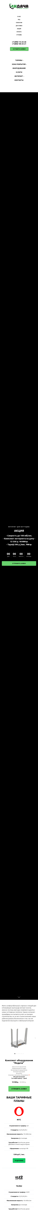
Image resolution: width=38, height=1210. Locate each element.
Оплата (19, 31)
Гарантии (19, 22)
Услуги (19, 72)
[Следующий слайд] (35, 1038)
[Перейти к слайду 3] (18, 1053)
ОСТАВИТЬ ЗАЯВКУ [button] (19, 49)
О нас (19, 16)
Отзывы (19, 34)
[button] (19, 563)
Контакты (19, 80)
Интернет (19, 76)
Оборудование (19, 68)
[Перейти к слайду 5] (21, 1053)
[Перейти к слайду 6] (23, 1053)
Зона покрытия (19, 64)
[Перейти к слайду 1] (14, 1053)
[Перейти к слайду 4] (19, 1053)
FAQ (19, 19)
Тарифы (18, 60)
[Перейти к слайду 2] (16, 1053)
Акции (19, 28)
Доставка (19, 25)
